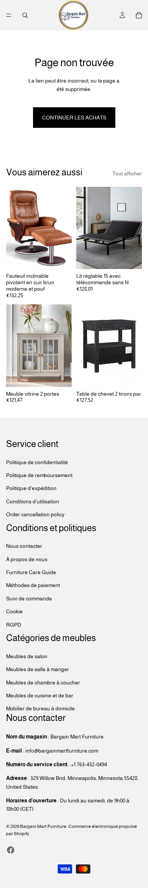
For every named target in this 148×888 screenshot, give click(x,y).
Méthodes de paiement (33, 585)
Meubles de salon (26, 656)
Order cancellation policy (35, 514)
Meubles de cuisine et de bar (39, 695)
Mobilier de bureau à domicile (40, 708)
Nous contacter (24, 546)
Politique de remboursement (39, 475)
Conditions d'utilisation (32, 501)
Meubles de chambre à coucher (43, 682)
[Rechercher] (25, 15)
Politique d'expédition (31, 488)
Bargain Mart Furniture (43, 826)
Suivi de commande (29, 598)
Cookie (14, 611)
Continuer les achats (74, 118)
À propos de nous (26, 559)
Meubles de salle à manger (37, 669)
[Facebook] (10, 849)
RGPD (13, 624)
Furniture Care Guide (31, 572)
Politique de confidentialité (37, 462)
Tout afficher (127, 173)
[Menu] (8, 15)
